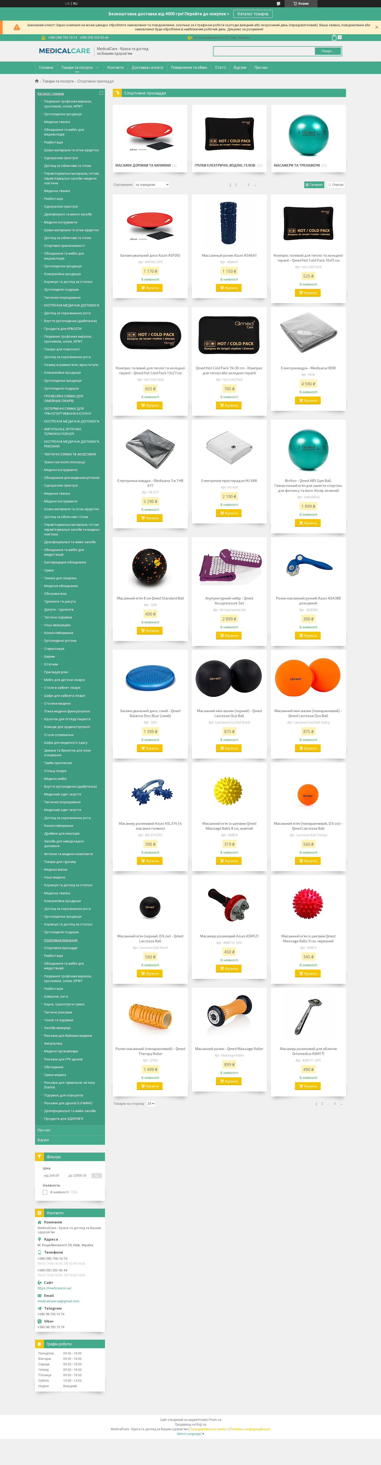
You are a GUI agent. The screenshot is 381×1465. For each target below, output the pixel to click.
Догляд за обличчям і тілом (66, 517)
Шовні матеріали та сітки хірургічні (71, 150)
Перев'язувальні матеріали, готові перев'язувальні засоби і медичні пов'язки (71, 178)
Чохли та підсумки (58, 1020)
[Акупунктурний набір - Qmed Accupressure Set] (229, 566)
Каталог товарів (253, 13)
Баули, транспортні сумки (64, 1004)
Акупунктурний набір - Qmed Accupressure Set (229, 600)
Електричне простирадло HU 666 (229, 480)
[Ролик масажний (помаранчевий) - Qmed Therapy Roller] (150, 1016)
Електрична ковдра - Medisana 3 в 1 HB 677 (150, 483)
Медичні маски (55, 869)
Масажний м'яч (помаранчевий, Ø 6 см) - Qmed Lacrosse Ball (308, 825)
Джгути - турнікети (59, 609)
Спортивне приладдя (60, 940)
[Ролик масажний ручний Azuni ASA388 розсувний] (308, 566)
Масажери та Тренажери (297, 165)
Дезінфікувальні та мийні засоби (70, 542)
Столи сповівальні (59, 735)
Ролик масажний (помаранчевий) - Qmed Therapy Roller (150, 1051)
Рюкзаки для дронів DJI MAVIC (68, 1103)
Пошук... (328, 51)
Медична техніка (57, 122)
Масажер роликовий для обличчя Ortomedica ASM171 (308, 1051)
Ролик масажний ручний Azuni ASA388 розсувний (308, 600)
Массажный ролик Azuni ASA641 (229, 255)
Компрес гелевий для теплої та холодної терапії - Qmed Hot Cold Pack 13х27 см (150, 370)
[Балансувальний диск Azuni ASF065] (150, 223)
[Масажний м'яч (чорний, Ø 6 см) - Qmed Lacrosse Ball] (150, 904)
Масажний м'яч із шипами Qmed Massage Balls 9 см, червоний (308, 938)
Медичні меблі (55, 779)
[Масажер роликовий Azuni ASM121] (229, 904)
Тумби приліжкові (58, 763)
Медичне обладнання (61, 586)
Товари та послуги (77, 67)
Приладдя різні (56, 672)
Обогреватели (55, 594)
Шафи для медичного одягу (65, 743)
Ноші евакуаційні (57, 625)
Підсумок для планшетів (63, 1095)
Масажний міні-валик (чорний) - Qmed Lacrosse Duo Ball (229, 713)
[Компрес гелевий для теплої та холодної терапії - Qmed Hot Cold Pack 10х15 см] (308, 223)
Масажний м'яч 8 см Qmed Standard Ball (150, 598)
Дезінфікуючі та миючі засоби (68, 214)
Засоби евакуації (57, 1028)
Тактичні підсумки (58, 617)
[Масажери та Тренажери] (308, 133)
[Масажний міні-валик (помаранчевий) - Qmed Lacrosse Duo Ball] (308, 678)
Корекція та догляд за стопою (68, 282)
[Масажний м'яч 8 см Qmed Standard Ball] (150, 566)
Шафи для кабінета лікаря (64, 696)
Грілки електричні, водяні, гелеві (225, 165)
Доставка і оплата (147, 67)
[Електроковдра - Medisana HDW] (308, 336)
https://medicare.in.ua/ (55, 1288)
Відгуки (240, 67)
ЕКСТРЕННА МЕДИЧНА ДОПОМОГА (71, 305)
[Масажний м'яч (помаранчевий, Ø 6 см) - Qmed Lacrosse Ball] (308, 791)
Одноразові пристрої (61, 158)
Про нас (261, 67)
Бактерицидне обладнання (65, 562)
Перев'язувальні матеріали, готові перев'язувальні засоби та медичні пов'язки (72, 529)
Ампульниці (53, 1043)
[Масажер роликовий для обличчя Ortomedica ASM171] (308, 1016)
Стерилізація (54, 649)
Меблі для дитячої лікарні (64, 680)
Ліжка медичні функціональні (67, 711)
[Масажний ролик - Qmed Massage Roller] (229, 1016)
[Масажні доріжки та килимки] (150, 133)
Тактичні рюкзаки (58, 1012)
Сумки (49, 570)
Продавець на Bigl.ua (190, 1424)
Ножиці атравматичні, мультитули (71, 365)
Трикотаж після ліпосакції (64, 462)
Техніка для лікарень (60, 578)
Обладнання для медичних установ (72, 478)
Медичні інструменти (60, 222)
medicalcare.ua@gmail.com (58, 1301)
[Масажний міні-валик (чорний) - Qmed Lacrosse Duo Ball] (229, 678)
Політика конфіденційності (250, 1429)
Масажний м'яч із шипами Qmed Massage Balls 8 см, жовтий (229, 825)
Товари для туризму (60, 862)
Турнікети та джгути (60, 601)
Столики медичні (57, 703)
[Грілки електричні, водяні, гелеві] (229, 133)
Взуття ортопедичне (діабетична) (70, 786)
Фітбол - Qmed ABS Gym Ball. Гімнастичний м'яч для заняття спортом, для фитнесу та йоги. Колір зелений (308, 485)
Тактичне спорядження (62, 297)
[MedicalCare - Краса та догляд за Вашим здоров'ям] (65, 51)
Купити (152, 287)
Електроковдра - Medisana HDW (308, 368)
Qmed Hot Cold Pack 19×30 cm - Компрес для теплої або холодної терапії (229, 370)
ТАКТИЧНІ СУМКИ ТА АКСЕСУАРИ (70, 454)
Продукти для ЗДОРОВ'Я (63, 1119)
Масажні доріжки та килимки (143, 165)
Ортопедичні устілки (60, 641)
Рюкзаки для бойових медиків (68, 1036)
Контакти (116, 67)
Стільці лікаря (55, 771)
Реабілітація (53, 142)
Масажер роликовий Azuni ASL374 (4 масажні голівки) (150, 825)
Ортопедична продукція (63, 114)
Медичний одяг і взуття (62, 794)
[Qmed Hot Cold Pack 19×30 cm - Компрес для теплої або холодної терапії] (229, 336)
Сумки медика (55, 1075)
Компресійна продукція (62, 274)
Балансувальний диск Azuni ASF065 (150, 255)
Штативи (51, 664)
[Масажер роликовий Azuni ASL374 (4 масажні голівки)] (150, 791)
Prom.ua (215, 1420)
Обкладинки (53, 1067)
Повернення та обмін (189, 67)
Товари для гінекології (62, 349)
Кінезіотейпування (58, 633)
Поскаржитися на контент (209, 1429)
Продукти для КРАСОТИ (63, 329)
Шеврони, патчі (56, 996)
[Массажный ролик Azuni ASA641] (229, 223)
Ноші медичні (54, 877)
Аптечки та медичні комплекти (68, 854)
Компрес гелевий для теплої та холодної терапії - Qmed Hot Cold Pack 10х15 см (308, 257)
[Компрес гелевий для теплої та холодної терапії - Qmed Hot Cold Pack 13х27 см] (150, 336)
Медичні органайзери (61, 1051)
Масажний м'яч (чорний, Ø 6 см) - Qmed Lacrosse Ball (150, 938)
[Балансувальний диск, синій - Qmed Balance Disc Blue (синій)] (150, 678)
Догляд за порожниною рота (67, 313)
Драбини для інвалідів (62, 833)
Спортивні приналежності (64, 246)
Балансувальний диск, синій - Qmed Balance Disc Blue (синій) (150, 713)
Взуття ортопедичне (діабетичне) (70, 321)
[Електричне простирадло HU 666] (229, 448)
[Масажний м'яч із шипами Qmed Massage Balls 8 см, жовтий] (229, 791)
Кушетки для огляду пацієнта (67, 719)
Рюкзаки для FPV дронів (63, 1059)
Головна (46, 67)
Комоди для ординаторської (67, 727)
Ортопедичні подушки (61, 289)
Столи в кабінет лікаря (62, 688)
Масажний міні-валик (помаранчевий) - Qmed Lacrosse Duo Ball (308, 713)
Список (338, 185)
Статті (220, 67)
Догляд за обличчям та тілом (67, 166)
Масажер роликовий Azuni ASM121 (229, 936)
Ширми (49, 656)
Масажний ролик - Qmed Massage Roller (229, 1048)
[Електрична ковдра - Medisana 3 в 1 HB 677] (150, 448)
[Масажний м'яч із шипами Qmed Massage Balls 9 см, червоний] (308, 904)
